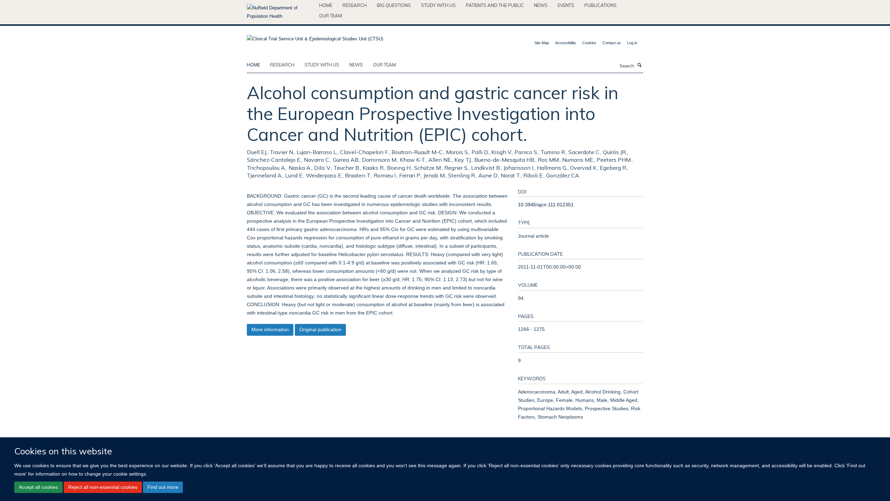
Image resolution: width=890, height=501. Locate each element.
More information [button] (270, 329)
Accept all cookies (38, 487)
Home (325, 5)
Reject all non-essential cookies (102, 487)
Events (566, 5)
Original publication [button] (320, 329)
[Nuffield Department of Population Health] (280, 12)
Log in (632, 43)
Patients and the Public (495, 5)
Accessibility (565, 43)
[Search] (639, 65)
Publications (600, 5)
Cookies (589, 43)
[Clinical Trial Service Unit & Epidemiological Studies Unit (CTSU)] (315, 36)
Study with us (438, 5)
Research (354, 5)
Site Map (541, 43)
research (282, 64)
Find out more (162, 487)
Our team (330, 15)
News (541, 5)
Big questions (394, 5)
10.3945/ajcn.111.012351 (546, 204)
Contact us (611, 43)
